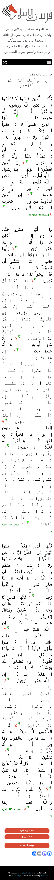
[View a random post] (5, 62)
